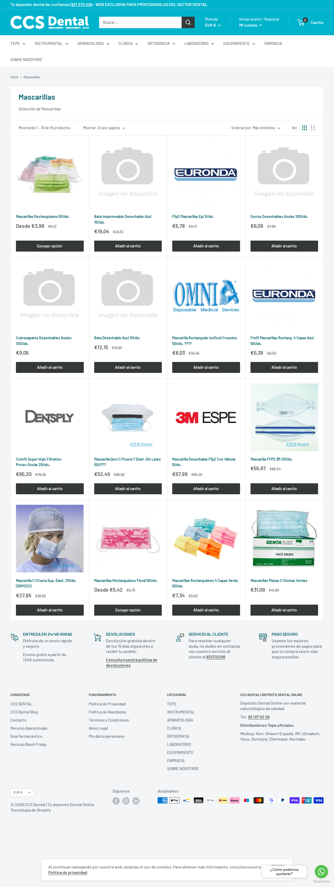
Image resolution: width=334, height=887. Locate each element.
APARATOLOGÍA (90, 43)
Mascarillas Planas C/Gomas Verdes (278, 580)
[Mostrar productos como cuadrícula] (304, 128)
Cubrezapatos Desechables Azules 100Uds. (43, 341)
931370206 (215, 656)
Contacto (18, 720)
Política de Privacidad (107, 703)
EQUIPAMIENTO (236, 43)
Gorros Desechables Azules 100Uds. (279, 216)
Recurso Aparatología (28, 728)
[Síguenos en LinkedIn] (136, 801)
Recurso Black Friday (28, 744)
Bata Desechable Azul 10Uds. (117, 338)
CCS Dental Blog (24, 712)
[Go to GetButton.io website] (321, 881)
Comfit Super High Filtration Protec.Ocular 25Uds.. (39, 462)
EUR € (17, 792)
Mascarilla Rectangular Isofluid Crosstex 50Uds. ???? (204, 341)
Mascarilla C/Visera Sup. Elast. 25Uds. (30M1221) (46, 583)
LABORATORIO (196, 43)
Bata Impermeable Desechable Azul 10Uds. (122, 219)
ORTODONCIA (158, 43)
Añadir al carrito (128, 246)
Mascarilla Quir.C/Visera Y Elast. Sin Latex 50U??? (127, 462)
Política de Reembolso (107, 712)
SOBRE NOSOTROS (26, 59)
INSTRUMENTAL (49, 43)
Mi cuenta (248, 24)
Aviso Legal (98, 728)
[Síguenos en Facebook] (116, 801)
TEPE (15, 43)
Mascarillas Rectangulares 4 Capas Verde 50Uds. (205, 583)
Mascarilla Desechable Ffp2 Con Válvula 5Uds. (203, 462)
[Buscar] (188, 22)
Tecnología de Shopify (30, 809)
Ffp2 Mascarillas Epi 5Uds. (193, 216)
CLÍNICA (125, 43)
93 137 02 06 (259, 716)
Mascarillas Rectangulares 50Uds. (43, 216)
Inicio (14, 77)
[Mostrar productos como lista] (313, 128)
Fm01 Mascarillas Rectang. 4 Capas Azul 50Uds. (282, 341)
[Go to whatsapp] (321, 871)
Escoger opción (49, 246)
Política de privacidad (67, 872)
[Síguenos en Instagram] (126, 801)
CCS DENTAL (21, 703)
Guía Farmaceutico (26, 736)
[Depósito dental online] (49, 22)
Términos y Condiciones (109, 720)
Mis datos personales (106, 736)
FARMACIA (273, 43)
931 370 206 (81, 4)
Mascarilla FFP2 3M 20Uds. (271, 459)
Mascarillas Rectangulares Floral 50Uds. (126, 580)
